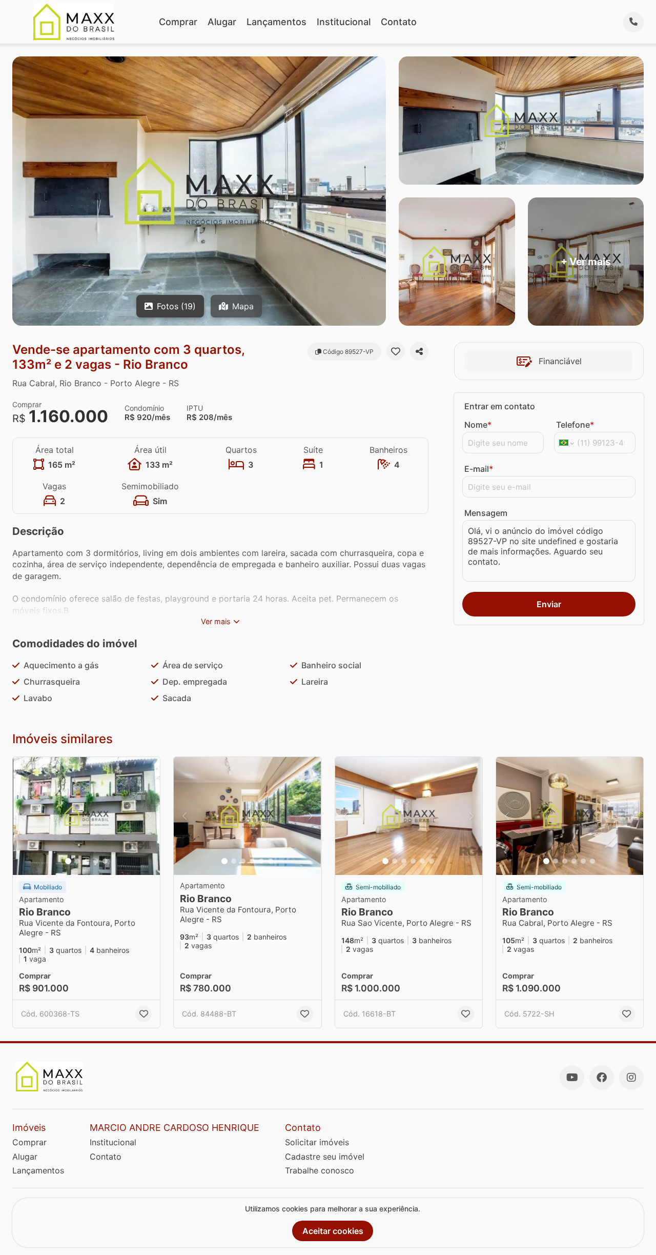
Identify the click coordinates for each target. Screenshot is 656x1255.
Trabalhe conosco (319, 1170)
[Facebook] (601, 1077)
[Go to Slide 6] (270, 861)
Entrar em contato (499, 406)
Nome (477, 425)
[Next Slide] (149, 816)
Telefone (575, 425)
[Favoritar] (395, 351)
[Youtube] (572, 1077)
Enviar (549, 604)
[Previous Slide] (23, 816)
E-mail (478, 469)
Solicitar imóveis (317, 1142)
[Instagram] (631, 1077)
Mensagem (485, 513)
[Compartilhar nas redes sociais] (419, 351)
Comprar (178, 21)
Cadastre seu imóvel (324, 1156)
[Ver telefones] (633, 22)
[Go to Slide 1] (68, 861)
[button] (86, 816)
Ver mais (216, 621)
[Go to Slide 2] (77, 861)
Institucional (344, 21)
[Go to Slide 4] (95, 861)
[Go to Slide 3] (86, 861)
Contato (399, 21)
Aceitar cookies (332, 1231)
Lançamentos (276, 21)
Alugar (222, 21)
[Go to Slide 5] (105, 861)
